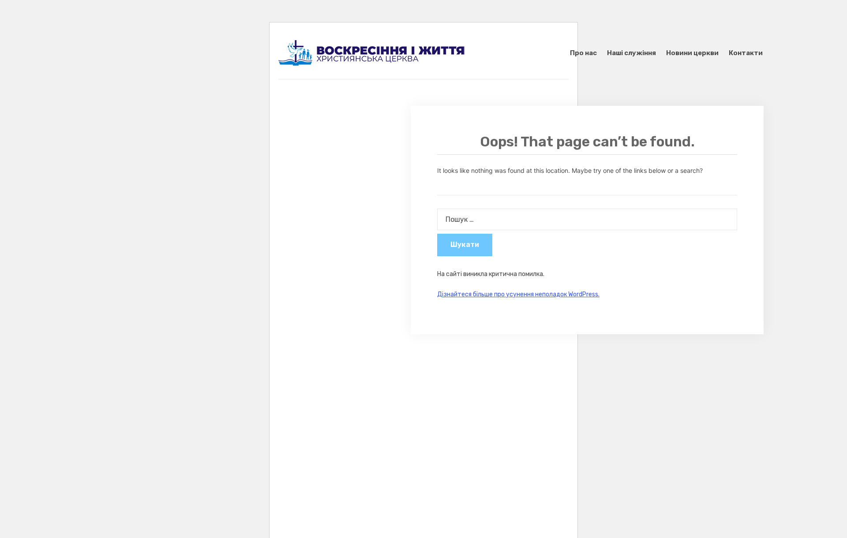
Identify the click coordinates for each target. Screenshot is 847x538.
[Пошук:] (587, 219)
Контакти (746, 53)
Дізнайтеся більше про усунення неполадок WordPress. (518, 294)
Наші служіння (631, 53)
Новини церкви (692, 53)
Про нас (583, 53)
